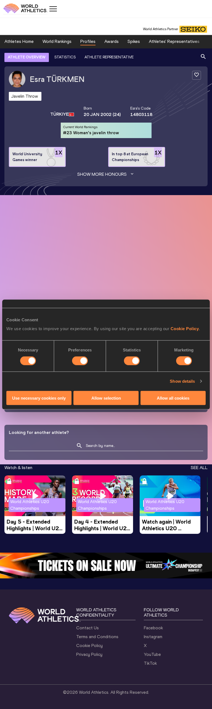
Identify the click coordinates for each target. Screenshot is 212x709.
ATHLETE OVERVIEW (27, 57)
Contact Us (87, 627)
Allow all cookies (173, 397)
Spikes (134, 41)
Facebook (153, 627)
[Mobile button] (53, 8)
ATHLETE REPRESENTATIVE (109, 57)
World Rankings (57, 41)
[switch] (80, 360)
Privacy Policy (89, 654)
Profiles (88, 41)
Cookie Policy (185, 328)
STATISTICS (65, 57)
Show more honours (102, 174)
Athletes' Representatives (174, 41)
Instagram (153, 636)
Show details (182, 381)
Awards (111, 41)
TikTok (150, 663)
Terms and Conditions (97, 636)
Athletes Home (19, 41)
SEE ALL (199, 467)
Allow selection (106, 397)
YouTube (152, 654)
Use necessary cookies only (39, 397)
